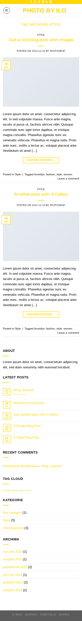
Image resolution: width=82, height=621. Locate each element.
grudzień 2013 (13, 582)
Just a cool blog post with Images (41, 39)
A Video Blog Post (26, 437)
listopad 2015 (12, 559)
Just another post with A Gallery (36, 414)
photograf (57, 51)
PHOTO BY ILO (44, 10)
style (59, 174)
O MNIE (17, 614)
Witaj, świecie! (23, 390)
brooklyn (39, 174)
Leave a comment (68, 178)
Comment (19, 394)
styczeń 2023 (12, 551)
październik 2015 (15, 567)
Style (41, 34)
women (68, 174)
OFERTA (64, 614)
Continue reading (41, 160)
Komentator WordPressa (20, 466)
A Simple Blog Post (27, 426)
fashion (50, 174)
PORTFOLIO (48, 614)
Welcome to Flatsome (28, 403)
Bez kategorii (12, 512)
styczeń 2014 (12, 575)
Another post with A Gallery (41, 194)
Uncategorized (13, 528)
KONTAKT (31, 614)
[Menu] (6, 10)
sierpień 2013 (12, 590)
